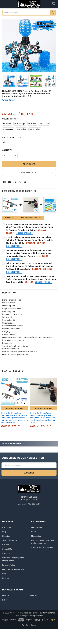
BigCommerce (49, 613)
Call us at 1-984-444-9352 (29, 504)
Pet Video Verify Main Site (13, 569)
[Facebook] (4, 182)
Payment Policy (8, 565)
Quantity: (7, 150)
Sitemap (5, 578)
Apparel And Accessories (42, 547)
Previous (3, 402)
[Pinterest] (25, 182)
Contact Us (7, 549)
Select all (10, 218)
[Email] (9, 182)
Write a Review (8, 100)
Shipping (6, 536)
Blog (4, 574)
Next (55, 402)
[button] (29, 172)
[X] (20, 182)
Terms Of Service (9, 540)
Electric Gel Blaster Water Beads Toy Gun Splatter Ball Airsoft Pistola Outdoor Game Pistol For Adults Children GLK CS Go (29, 240)
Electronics (36, 536)
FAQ (4, 532)
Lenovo (5, 600)
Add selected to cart (31, 218)
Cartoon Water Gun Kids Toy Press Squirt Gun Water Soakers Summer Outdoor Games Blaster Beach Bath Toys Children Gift (31, 279)
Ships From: (13, 137)
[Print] (14, 182)
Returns (5, 545)
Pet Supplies (36, 527)
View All (33, 595)
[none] (29, 45)
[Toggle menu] (4, 4)
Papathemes (37, 616)
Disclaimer (6, 527)
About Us (6, 553)
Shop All (35, 532)
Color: (10, 119)
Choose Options (24, 233)
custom (5, 595)
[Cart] (54, 4)
